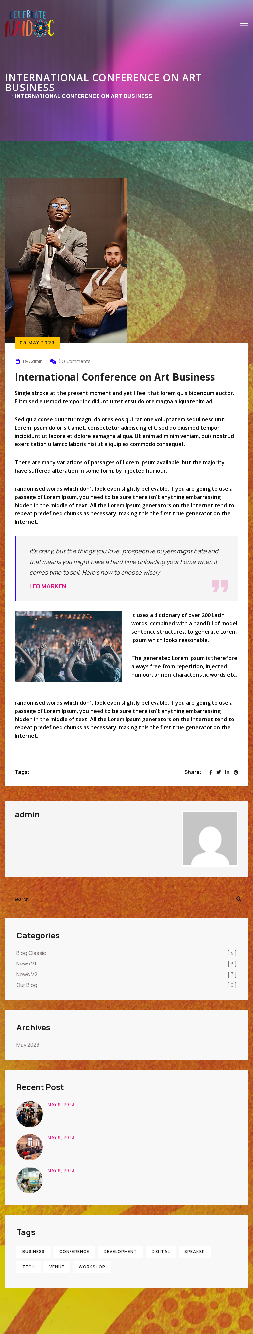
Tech (28, 1267)
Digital (161, 1251)
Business (33, 1251)
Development (120, 1251)
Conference (74, 1251)
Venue (56, 1267)
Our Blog (126, 985)
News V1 (126, 963)
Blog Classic (126, 953)
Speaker (194, 1251)
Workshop (92, 1267)
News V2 (126, 974)
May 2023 (27, 1044)
